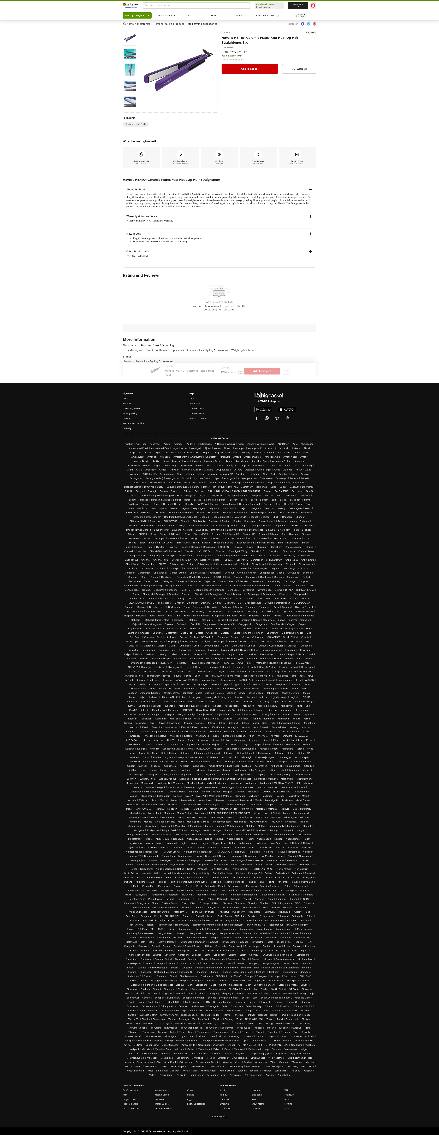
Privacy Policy (130, 413)
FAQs (191, 398)
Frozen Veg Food (132, 1108)
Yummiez (224, 1099)
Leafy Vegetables (196, 1103)
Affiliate (126, 418)
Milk (125, 1094)
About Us (128, 398)
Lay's (286, 1108)
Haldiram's (225, 1108)
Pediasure (289, 1094)
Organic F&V (129, 1099)
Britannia (224, 1103)
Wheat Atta (161, 1090)
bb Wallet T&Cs (196, 413)
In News (127, 403)
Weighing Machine (242, 350)
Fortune (288, 1103)
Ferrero (256, 1108)
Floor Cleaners (130, 1103)
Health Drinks (162, 1094)
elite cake (257, 1094)
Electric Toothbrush (157, 350)
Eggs (190, 1099)
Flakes (190, 1094)
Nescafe (256, 1090)
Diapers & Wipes (164, 1108)
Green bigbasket (131, 408)
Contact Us (194, 403)
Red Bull (224, 1094)
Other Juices (162, 1103)
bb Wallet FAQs (197, 408)
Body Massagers (133, 350)
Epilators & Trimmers (185, 350)
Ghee (190, 1090)
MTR (286, 1090)
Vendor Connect (197, 418)
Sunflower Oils (130, 1090)
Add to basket (249, 69)
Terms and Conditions (134, 423)
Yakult (287, 1099)
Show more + (219, 1116)
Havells (226, 32)
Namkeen (160, 1099)
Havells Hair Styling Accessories (154, 361)
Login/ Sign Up (298, 5)
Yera (254, 1099)
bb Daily (127, 428)
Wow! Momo (258, 1103)
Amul (222, 1090)
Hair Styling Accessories (214, 350)
